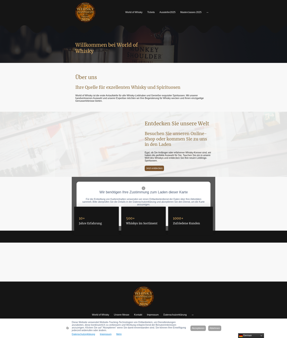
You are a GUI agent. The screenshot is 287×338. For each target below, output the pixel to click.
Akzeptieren (198, 328)
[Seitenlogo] (85, 12)
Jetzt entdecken (154, 168)
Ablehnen (215, 328)
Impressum (106, 334)
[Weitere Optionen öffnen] (207, 12)
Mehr (119, 334)
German (247, 335)
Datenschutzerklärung (83, 334)
